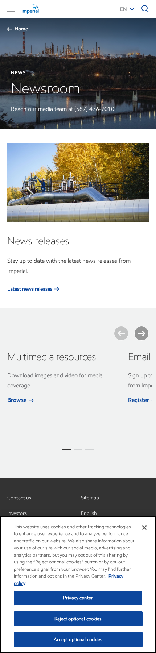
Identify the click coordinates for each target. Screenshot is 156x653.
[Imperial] (40, 8)
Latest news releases (30, 289)
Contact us (19, 498)
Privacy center (78, 597)
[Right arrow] (141, 333)
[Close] (144, 528)
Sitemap (90, 498)
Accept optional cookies (78, 639)
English (89, 513)
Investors (17, 513)
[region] (78, 584)
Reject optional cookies (78, 618)
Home (21, 29)
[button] (11, 9)
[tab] (66, 450)
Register (139, 399)
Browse (17, 399)
